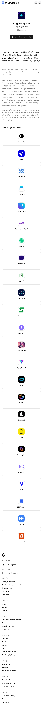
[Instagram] (12, 560)
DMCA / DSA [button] (6, 699)
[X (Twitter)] (3, 560)
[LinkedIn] (6, 560)
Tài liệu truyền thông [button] (9, 670)
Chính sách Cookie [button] (8, 686)
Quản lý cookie (6, 569)
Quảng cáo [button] (5, 629)
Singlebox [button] (5, 594)
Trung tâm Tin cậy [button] (8, 680)
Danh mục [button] (5, 610)
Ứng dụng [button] (5, 604)
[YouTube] (9, 560)
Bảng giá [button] (5, 638)
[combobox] (12, 564)
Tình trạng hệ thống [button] (8, 655)
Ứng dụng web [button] (7, 588)
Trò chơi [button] (4, 607)
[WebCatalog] (3, 555)
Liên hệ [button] (4, 645)
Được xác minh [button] (7, 623)
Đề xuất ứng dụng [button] (8, 626)
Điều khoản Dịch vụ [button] (8, 695)
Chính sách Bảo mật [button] (8, 683)
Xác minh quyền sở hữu (17, 72)
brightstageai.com (21, 27)
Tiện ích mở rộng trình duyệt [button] (11, 585)
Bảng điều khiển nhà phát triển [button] (12, 619)
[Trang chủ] (10, 2)
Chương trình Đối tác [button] (9, 651)
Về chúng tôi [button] (6, 664)
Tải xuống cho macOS (22, 37)
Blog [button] (3, 648)
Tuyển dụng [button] (6, 667)
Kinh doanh (21, 30)
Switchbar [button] (5, 591)
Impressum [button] (6, 702)
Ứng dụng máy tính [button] (8, 581)
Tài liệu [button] (4, 642)
